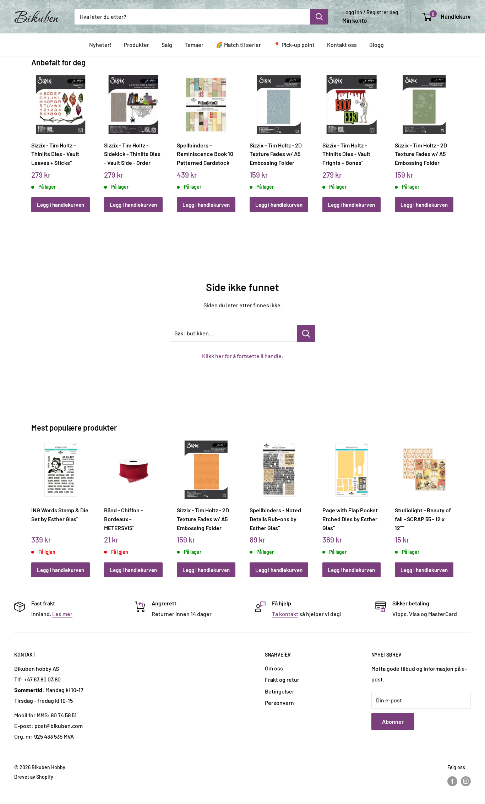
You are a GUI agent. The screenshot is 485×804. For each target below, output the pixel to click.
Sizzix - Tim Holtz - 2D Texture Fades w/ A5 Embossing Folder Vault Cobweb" (276, 154)
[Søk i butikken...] (306, 333)
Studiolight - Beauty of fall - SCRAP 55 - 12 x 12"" (423, 519)
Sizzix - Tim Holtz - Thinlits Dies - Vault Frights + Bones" (346, 154)
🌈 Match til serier (238, 44)
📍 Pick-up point (294, 44)
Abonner (393, 721)
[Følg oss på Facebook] (452, 781)
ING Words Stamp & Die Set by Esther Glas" (59, 514)
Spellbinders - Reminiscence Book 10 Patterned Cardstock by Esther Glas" (205, 154)
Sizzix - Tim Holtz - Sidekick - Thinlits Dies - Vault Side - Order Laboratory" (132, 154)
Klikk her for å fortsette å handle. (242, 355)
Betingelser (279, 691)
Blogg (376, 44)
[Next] (452, 136)
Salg (167, 44)
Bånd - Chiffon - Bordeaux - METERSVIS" (123, 519)
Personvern (279, 702)
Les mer (62, 613)
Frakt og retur (282, 679)
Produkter (136, 44)
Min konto (354, 20)
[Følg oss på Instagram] (466, 781)
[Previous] (33, 136)
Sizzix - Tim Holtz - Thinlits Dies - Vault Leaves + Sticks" (55, 154)
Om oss (274, 668)
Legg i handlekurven (60, 204)
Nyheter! (100, 44)
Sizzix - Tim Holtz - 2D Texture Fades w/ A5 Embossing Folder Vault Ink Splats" (421, 154)
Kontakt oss (342, 44)
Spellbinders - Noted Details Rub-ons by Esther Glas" (275, 519)
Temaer (194, 44)
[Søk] (319, 17)
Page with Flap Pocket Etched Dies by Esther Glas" (350, 519)
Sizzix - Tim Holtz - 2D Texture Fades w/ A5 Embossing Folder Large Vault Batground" (206, 519)
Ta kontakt (285, 613)
